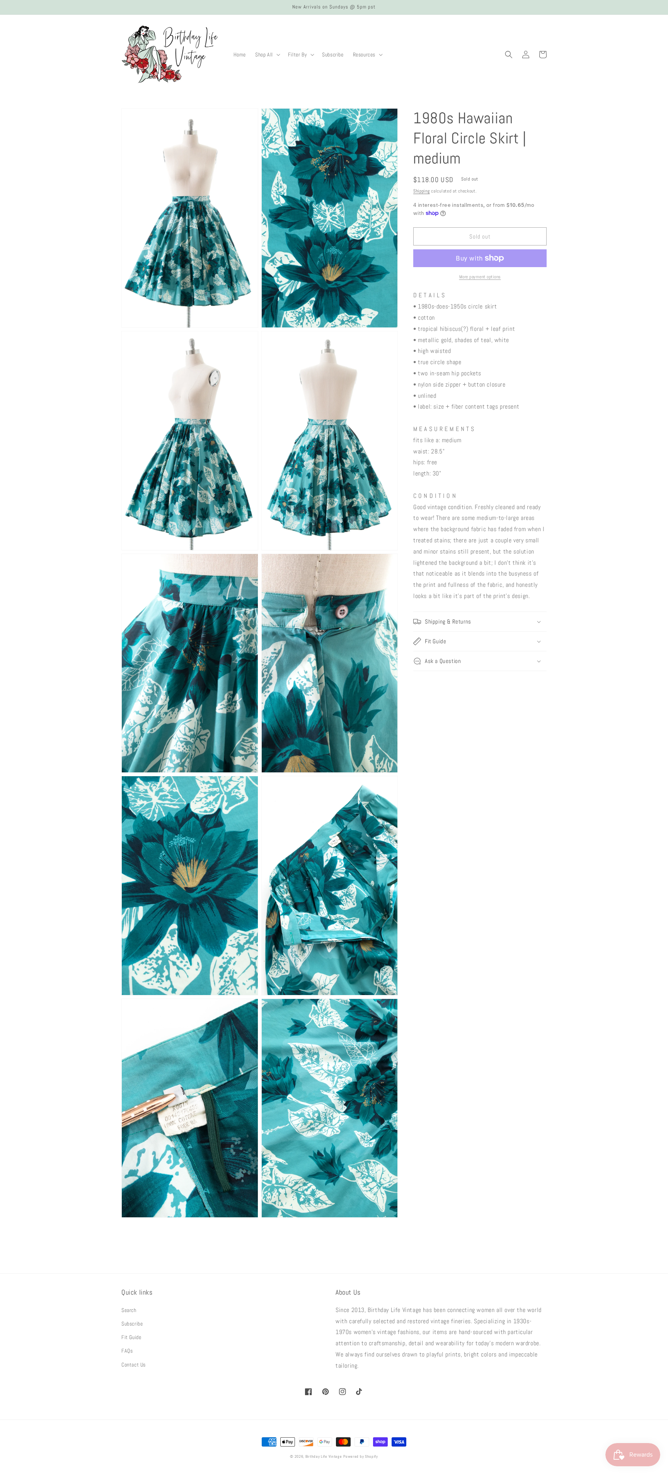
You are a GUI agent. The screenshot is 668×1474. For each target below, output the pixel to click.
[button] (266, 54)
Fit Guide (131, 1337)
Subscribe (132, 1323)
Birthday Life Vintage (323, 1456)
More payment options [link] (480, 277)
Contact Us (133, 1364)
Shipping (421, 191)
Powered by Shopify (360, 1456)
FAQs (127, 1350)
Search (128, 1310)
